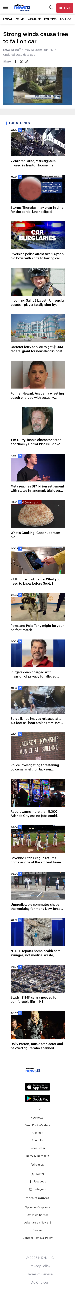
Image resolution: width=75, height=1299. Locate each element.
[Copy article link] (26, 61)
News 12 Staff (12, 49)
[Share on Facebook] (15, 61)
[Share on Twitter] (21, 61)
